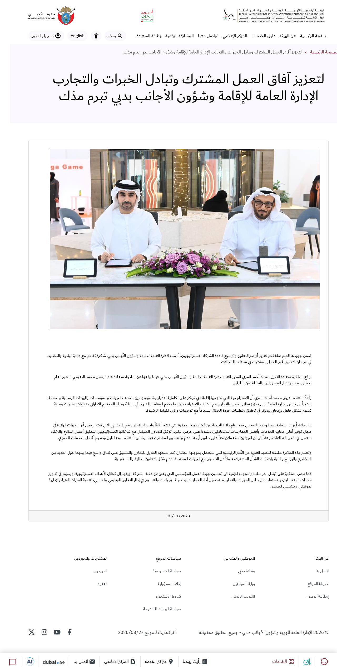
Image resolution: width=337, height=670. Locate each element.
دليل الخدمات (263, 36)
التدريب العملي (243, 596)
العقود (102, 583)
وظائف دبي (246, 571)
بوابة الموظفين (244, 583)
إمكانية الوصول (317, 596)
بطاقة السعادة (149, 36)
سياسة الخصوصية (167, 571)
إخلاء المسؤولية (169, 583)
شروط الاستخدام (168, 596)
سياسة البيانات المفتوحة (162, 609)
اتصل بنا (322, 571)
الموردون (100, 571)
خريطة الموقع (318, 583)
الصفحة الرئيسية (314, 36)
